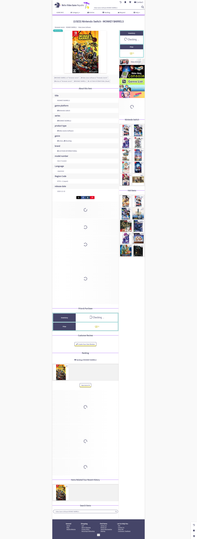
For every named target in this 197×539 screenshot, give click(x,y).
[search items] (143, 7)
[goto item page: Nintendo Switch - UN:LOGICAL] (126, 142)
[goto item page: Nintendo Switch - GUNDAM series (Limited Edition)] (138, 130)
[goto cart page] (130, 2)
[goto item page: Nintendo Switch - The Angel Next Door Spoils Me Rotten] (126, 167)
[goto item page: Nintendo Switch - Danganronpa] (138, 142)
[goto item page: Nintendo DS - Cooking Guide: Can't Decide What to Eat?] (138, 238)
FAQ (119, 526)
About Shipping (86, 527)
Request (122, 12)
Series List (104, 526)
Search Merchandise (106, 529)
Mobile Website (71, 529)
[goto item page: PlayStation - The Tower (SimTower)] (138, 213)
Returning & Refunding (88, 531)
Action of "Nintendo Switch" (64, 81)
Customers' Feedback (124, 531)
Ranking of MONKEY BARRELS (86, 360)
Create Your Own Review (86, 344)
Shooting (68, 141)
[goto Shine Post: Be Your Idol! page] (132, 97)
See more (84, 385)
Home (68, 526)
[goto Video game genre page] (132, 84)
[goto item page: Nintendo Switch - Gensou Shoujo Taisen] (138, 155)
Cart (83, 526)
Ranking (107, 12)
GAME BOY (60, 12)
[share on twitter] (78, 197)
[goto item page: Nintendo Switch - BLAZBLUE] (138, 167)
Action (61, 141)
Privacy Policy (85, 529)
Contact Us (121, 527)
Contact (139, 2)
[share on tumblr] (87, 197)
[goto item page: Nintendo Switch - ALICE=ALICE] (126, 179)
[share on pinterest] (92, 197)
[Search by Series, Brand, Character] (116, 511)
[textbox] (83, 511)
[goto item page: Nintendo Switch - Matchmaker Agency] (126, 130)
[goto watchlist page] (125, 2)
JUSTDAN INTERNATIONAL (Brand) (99, 81)
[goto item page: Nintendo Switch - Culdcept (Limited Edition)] (138, 179)
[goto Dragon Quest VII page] (132, 71)
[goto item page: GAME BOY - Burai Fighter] (138, 226)
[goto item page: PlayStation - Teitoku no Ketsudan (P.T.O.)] (126, 250)
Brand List (104, 527)
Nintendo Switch (64, 110)
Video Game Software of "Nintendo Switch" (95, 78)
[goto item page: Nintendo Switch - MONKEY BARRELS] (61, 372)
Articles (91, 12)
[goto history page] (120, 2)
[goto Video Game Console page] (132, 78)
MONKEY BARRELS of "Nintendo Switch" (67, 78)
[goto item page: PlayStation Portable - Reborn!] (126, 201)
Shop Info (121, 529)
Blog (68, 527)
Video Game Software (66, 131)
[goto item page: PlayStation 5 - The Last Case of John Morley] (138, 250)
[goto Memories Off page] (132, 91)
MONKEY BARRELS (80, 81)
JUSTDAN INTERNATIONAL (68, 151)
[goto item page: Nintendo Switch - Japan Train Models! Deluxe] (126, 155)
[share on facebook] (83, 197)
